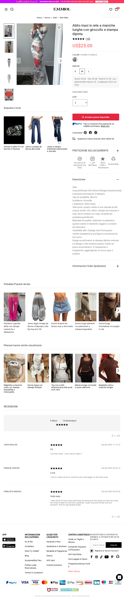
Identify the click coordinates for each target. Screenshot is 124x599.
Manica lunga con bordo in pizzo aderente (85, 386)
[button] (118, 310)
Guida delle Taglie (80, 92)
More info (105, 126)
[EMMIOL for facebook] (91, 557)
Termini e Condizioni (34, 572)
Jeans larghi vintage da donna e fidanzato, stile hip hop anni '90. (38, 326)
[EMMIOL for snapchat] (118, 556)
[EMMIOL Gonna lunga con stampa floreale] (38, 367)
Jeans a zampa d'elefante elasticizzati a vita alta (57, 149)
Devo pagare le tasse (77, 559)
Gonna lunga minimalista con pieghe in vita (109, 326)
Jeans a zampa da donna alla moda (33, 148)
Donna (47, 18)
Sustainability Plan (33, 560)
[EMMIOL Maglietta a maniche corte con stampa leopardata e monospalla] (14, 367)
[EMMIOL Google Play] (8, 547)
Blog (27, 556)
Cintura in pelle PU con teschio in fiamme (14, 148)
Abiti (55, 18)
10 (88, 38)
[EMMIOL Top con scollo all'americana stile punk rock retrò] (62, 367)
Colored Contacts (54, 565)
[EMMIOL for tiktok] (101, 557)
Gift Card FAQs (75, 554)
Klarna (49, 556)
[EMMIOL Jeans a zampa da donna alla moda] (35, 130)
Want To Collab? (32, 551)
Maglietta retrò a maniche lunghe (106, 386)
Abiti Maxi (64, 18)
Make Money (74, 571)
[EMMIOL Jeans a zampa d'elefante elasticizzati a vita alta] (57, 130)
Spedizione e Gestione (57, 546)
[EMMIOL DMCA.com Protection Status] (69, 591)
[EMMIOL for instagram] (96, 557)
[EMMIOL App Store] (8, 541)
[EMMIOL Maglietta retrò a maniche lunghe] (109, 367)
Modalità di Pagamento (57, 551)
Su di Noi (29, 542)
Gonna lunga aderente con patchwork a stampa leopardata (85, 326)
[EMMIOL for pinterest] (112, 557)
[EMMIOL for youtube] (107, 557)
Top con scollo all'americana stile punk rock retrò (61, 387)
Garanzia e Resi (54, 542)
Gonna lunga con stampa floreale (35, 386)
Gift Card (51, 560)
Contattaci (29, 546)
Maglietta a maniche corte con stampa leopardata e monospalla (13, 388)
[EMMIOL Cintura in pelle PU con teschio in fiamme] (14, 130)
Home (39, 18)
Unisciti (113, 545)
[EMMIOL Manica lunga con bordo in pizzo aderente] (85, 367)
